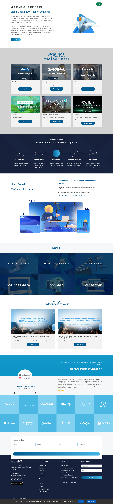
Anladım (81, 501)
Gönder (57, 454)
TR (85, 4)
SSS (73, 5)
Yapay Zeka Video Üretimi (69, 482)
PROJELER (36, 5)
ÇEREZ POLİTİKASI (43, 492)
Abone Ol (91, 477)
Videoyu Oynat (25, 89)
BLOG (40, 481)
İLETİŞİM (79, 5)
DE (90, 4)
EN (87, 4)
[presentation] (14, 393)
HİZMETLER (54, 5)
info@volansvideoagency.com (20, 475)
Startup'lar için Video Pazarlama (67, 471)
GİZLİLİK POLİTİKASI (44, 489)
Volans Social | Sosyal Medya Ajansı (69, 478)
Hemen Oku (33, 344)
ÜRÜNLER (44, 5)
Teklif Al (99, 4)
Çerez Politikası (91, 501)
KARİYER (41, 484)
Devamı (15, 39)
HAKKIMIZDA (27, 5)
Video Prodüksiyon (67, 465)
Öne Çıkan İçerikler (67, 475)
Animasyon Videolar (67, 468)
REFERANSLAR (64, 5)
